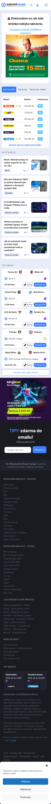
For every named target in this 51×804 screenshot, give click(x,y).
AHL (5, 495)
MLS (5, 519)
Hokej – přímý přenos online (16, 612)
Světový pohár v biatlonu (15, 532)
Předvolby (25, 797)
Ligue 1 (6, 582)
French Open (9, 508)
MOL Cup (7, 593)
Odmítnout (25, 789)
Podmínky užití (16, 753)
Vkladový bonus (35, 674)
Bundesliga (8, 572)
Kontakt (36, 756)
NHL (5, 491)
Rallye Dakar (9, 536)
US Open (7, 512)
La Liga (6, 575)
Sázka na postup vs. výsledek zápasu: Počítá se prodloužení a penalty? (16, 224)
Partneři (6, 760)
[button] (46, 765)
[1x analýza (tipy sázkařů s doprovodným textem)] (44, 278)
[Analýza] (45, 278)
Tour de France (10, 522)
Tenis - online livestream (14, 622)
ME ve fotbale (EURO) (13, 555)
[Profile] (37, 5)
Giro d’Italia (8, 529)
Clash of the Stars (11, 539)
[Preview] (44, 339)
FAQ (42, 756)
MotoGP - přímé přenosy (14, 632)
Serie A (6, 579)
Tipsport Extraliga (11, 498)
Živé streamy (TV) (11, 658)
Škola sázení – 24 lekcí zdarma (17, 648)
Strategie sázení (10, 651)
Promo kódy (9, 655)
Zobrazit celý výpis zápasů (25, 372)
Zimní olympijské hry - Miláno (16, 605)
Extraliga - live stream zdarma (17, 615)
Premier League (10, 569)
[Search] (32, 5)
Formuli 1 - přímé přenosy (15, 629)
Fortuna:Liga (9, 586)
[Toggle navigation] (46, 5)
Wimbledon (8, 505)
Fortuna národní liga (12, 589)
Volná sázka (11, 674)
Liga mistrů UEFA (11, 565)
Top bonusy (9, 666)
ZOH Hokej (8, 484)
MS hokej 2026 (10, 488)
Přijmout (25, 781)
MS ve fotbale (9, 551)
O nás (13, 740)
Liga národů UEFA (11, 562)
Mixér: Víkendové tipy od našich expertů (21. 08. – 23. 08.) (16, 162)
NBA (5, 515)
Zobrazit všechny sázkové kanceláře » (25, 145)
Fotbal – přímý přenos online (16, 608)
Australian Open (10, 501)
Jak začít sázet (10, 645)
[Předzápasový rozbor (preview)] (44, 339)
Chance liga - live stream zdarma (18, 619)
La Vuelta (7, 525)
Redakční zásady (10, 756)
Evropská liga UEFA (12, 558)
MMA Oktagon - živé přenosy (17, 625)
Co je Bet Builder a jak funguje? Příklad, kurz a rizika (15, 205)
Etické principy (29, 753)
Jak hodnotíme (25, 756)
